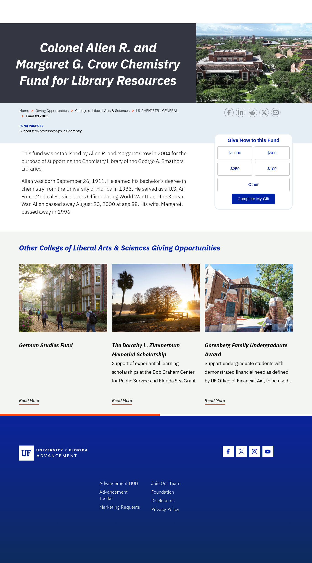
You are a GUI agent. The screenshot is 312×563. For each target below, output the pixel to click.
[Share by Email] (277, 115)
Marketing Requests (119, 507)
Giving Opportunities (52, 110)
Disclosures (163, 500)
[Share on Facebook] (230, 115)
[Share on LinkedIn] (242, 115)
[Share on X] (265, 115)
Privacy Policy (165, 509)
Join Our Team (166, 483)
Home (24, 110)
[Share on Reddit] (253, 115)
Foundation (162, 492)
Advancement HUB (118, 483)
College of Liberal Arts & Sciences (102, 110)
